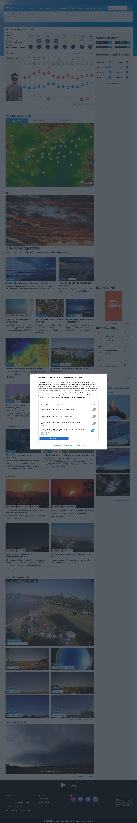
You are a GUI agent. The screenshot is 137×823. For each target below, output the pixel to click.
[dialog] (68, 411)
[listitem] (68, 405)
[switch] (93, 409)
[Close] (103, 377)
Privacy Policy (80, 445)
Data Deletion (57, 445)
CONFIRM (54, 438)
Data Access (68, 445)
